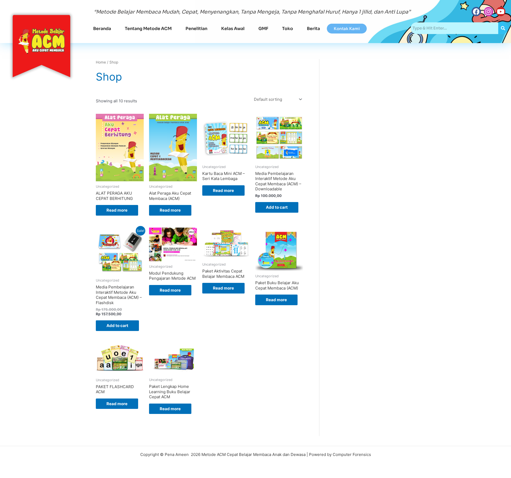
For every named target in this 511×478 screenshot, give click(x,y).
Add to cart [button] (277, 207)
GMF (263, 28)
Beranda (102, 28)
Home (101, 62)
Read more (116, 210)
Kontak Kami (347, 28)
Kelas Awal (233, 28)
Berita (313, 28)
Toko (287, 28)
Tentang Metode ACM (148, 28)
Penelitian (196, 28)
